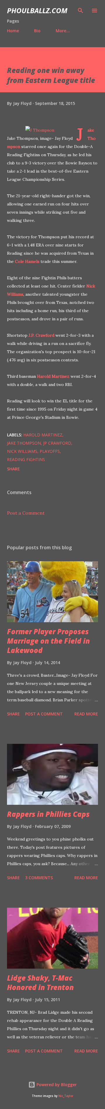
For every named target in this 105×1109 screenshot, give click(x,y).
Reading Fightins (26, 459)
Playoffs (50, 451)
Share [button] (13, 469)
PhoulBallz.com (37, 10)
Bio (37, 30)
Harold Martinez (53, 376)
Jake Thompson (24, 443)
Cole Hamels (27, 261)
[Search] (80, 10)
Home (13, 30)
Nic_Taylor (65, 1096)
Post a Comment (26, 513)
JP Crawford (57, 443)
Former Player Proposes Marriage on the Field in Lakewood (48, 641)
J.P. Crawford (41, 335)
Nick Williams (22, 451)
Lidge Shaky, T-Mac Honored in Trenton (40, 982)
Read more (86, 714)
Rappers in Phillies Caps (48, 814)
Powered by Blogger (56, 1084)
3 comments (39, 877)
